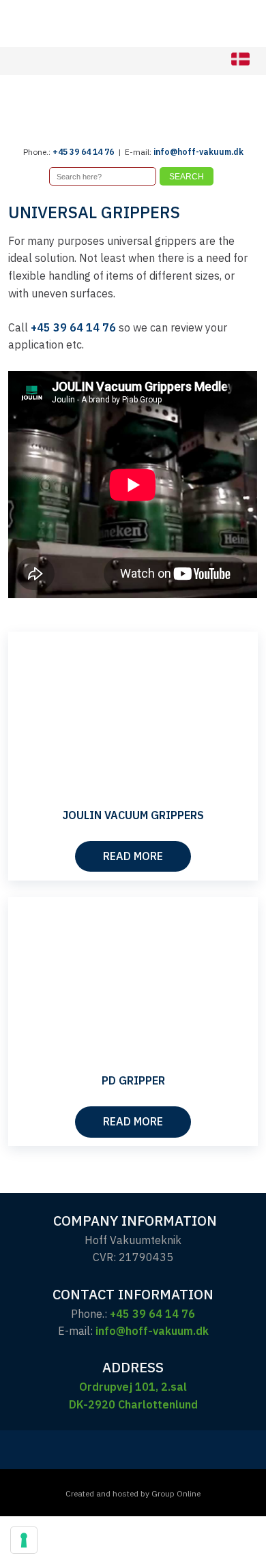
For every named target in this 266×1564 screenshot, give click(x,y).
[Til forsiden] (132, 110)
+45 (61, 152)
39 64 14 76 (92, 152)
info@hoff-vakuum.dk (198, 152)
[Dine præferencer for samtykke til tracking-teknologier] (24, 1540)
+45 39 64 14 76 (73, 327)
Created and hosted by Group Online (133, 1493)
